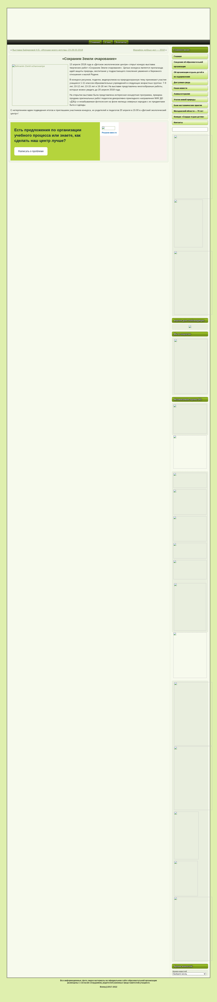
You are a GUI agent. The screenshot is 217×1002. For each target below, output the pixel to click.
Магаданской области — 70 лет (188, 111)
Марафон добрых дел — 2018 (149, 50)
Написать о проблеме (31, 151)
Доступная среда (182, 82)
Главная (95, 42)
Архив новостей (180, 971)
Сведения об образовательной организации (188, 64)
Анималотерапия (182, 94)
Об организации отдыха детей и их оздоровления (189, 74)
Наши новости (180, 88)
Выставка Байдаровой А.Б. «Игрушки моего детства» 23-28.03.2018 (47, 50)
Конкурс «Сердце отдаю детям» (189, 117)
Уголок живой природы (184, 100)
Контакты (121, 42)
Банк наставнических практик (188, 105)
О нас (108, 42)
